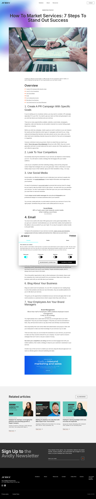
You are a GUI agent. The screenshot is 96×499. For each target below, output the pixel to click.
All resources (81, 396)
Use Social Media (30, 93)
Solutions (41, 2)
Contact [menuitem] (64, 476)
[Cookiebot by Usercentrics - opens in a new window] (70, 236)
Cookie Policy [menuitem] (16, 494)
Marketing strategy (48, 10)
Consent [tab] (28, 240)
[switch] (41, 257)
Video (37, 417)
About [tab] (67, 240)
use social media (43, 185)
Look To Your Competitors (32, 91)
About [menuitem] (45, 476)
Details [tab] (48, 240)
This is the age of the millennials (37, 144)
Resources (55, 2)
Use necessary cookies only (48, 262)
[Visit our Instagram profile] (2, 485)
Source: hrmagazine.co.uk (48, 317)
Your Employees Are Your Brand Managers (36, 102)
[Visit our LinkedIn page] (5, 485)
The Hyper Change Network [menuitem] (91, 478)
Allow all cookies (66, 262)
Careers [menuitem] (82, 476)
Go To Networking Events (32, 98)
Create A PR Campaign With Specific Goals (36, 89)
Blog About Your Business (32, 100)
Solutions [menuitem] (37, 476)
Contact (91, 2)
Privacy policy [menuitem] (5, 494)
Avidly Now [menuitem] (73, 476)
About (48, 2)
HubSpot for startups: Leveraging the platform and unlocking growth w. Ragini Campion (20, 421)
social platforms (39, 179)
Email (27, 95)
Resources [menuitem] (55, 476)
